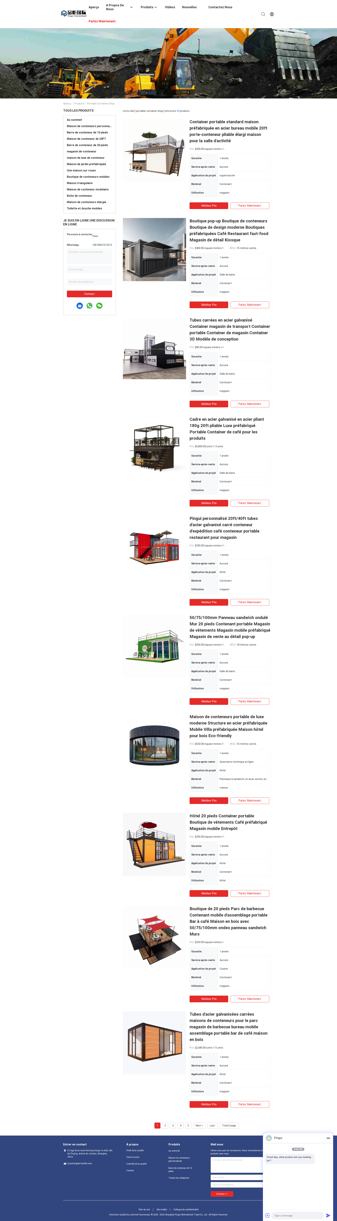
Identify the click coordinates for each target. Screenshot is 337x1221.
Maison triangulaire (80, 183)
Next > (199, 1125)
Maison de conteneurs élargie (86, 202)
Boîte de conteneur (79, 195)
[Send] (328, 1215)
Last (212, 1125)
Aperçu (67, 103)
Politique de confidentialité (186, 1209)
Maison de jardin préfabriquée (86, 164)
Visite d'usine (132, 1157)
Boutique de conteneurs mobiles (88, 176)
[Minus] (328, 1138)
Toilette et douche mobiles (84, 208)
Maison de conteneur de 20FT (86, 138)
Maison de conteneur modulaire (88, 189)
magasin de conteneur (81, 151)
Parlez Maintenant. (250, 205)
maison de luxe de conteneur (86, 157)
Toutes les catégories (178, 1178)
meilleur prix (209, 205)
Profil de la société (135, 1150)
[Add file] (267, 1215)
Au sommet (74, 119)
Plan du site (144, 1209)
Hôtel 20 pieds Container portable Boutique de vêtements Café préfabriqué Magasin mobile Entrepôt (228, 822)
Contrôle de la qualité (136, 1164)
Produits (79, 103)
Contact (89, 294)
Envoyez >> (221, 1194)
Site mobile (162, 1209)
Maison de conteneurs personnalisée (89, 126)
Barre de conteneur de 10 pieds (87, 132)
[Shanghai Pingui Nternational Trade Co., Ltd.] (74, 13)
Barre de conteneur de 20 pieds (87, 145)
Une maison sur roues (81, 170)
